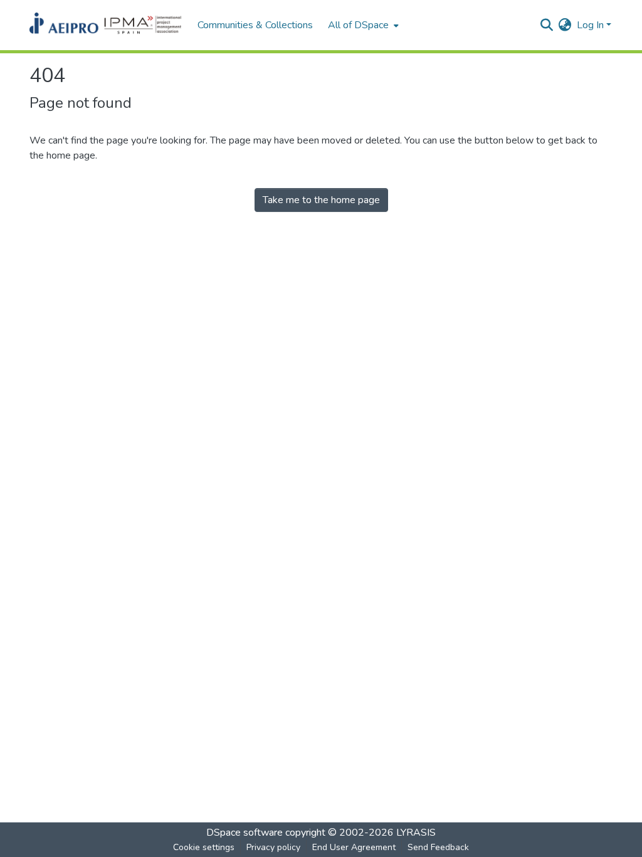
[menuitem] (362, 25)
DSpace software (244, 832)
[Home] (107, 25)
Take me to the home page (321, 200)
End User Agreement (354, 847)
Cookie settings (203, 847)
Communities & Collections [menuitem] (255, 25)
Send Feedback (438, 847)
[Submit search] (547, 25)
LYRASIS (416, 832)
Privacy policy (273, 847)
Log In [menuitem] (590, 25)
